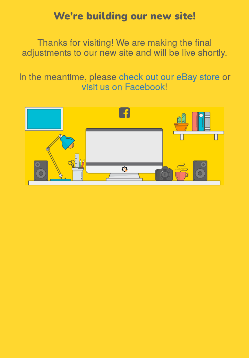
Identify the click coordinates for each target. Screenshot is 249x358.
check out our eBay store (169, 76)
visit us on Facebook (123, 86)
